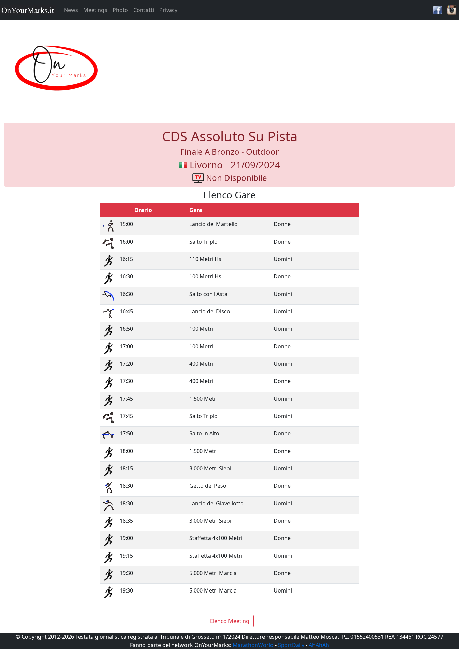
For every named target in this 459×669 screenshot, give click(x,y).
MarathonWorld (253, 645)
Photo (120, 10)
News (71, 10)
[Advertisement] (287, 68)
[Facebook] (437, 9)
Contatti (143, 10)
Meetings (95, 10)
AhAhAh (319, 645)
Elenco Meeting (229, 621)
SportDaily (291, 645)
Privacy (168, 10)
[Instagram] (451, 9)
